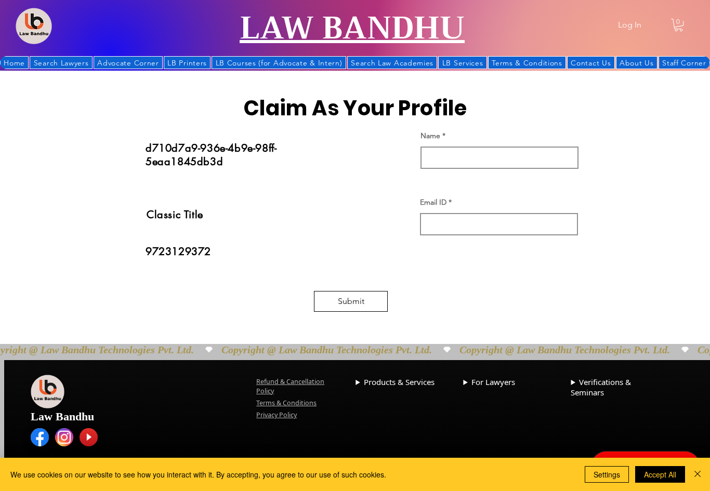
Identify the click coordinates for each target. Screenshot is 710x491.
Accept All (660, 474)
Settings (607, 474)
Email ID (433, 202)
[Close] (697, 474)
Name (430, 135)
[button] (678, 25)
